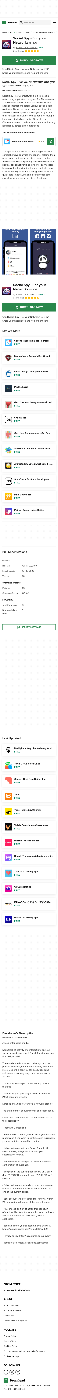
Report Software (31, 627)
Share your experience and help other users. (25, 72)
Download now (31, 60)
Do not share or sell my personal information (24, 1351)
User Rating (18, 51)
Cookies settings (11, 1356)
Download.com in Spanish (15, 1321)
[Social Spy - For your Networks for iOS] (6, 44)
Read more (28, 90)
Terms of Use (10, 1341)
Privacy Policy (10, 1336)
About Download (11, 1305)
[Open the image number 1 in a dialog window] (43, 252)
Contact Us (9, 1315)
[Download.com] (9, 22)
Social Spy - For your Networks (29, 40)
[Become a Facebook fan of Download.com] (6, 1372)
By (25, 47)
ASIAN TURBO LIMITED (16, 1037)
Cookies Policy (10, 1346)
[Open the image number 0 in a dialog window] (15, 252)
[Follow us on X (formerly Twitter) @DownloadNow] (12, 1372)
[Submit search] (21, 22)
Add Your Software (12, 1310)
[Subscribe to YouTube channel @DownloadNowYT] (17, 1372)
